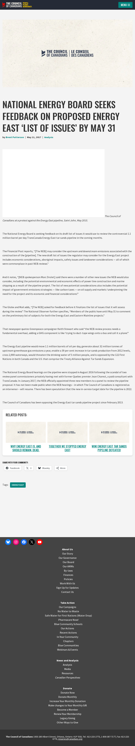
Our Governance (68, 557)
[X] (32, 542)
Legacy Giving (67, 718)
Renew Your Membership (67, 714)
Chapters (68, 641)
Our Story (67, 553)
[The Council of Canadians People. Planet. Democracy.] (17, 4)
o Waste (74, 611)
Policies (68, 579)
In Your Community (67, 636)
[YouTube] (40, 542)
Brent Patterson (15, 137)
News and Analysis (68, 660)
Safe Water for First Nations (61, 615)
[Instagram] (16, 542)
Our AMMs (68, 566)
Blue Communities (68, 645)
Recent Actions (68, 632)
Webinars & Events (67, 649)
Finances (68, 574)
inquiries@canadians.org (70, 738)
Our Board (68, 562)
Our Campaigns (67, 607)
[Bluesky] (8, 542)
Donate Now (68, 692)
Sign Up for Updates (67, 587)
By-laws (68, 570)
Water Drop (84, 615)
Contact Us (67, 592)
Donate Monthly (67, 696)
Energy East (18, 485)
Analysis (48, 137)
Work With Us (67, 583)
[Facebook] (24, 542)
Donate (67, 688)
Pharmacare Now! (68, 619)
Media (67, 669)
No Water (63, 611)
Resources (67, 673)
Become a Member (67, 709)
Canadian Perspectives (67, 677)
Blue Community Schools (68, 624)
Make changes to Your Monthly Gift (67, 705)
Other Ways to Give (67, 722)
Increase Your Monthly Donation (68, 701)
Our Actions (67, 628)
